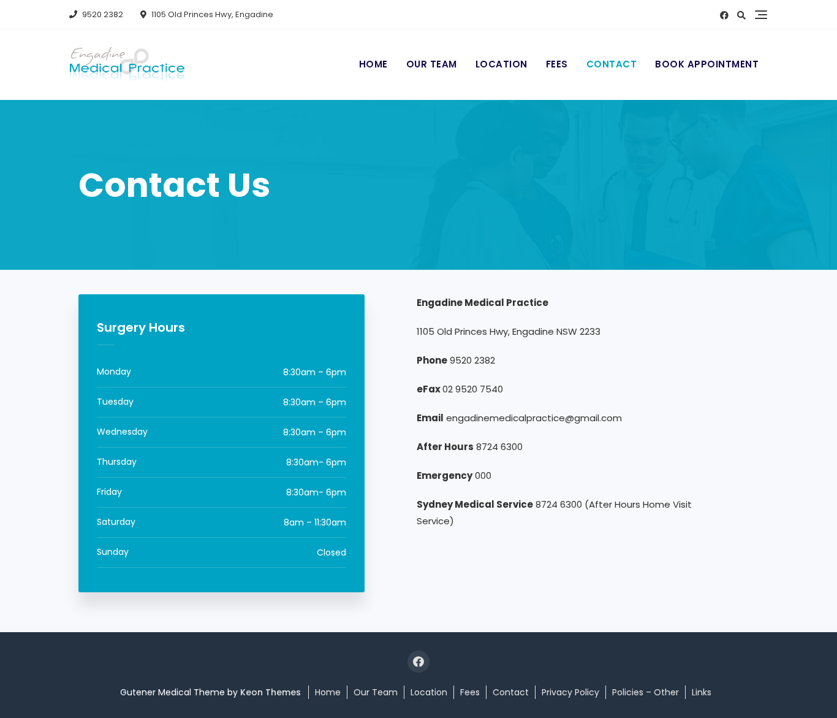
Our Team (431, 64)
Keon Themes (270, 692)
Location (501, 64)
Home (373, 64)
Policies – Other (645, 692)
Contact (611, 64)
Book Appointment (707, 64)
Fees (557, 64)
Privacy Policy (570, 692)
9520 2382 (101, 14)
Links (701, 692)
